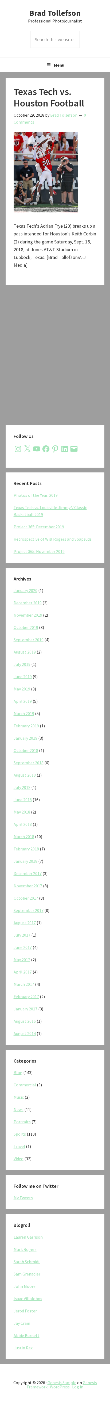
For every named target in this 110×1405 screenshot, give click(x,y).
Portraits (22, 1121)
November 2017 (28, 885)
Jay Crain (22, 1323)
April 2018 (23, 824)
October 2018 (26, 750)
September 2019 (29, 639)
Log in (77, 1386)
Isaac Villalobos (28, 1298)
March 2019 (24, 713)
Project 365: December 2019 (39, 526)
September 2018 (29, 762)
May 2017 (22, 959)
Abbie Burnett (27, 1335)
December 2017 (28, 873)
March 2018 (24, 836)
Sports (20, 1134)
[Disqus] (55, 356)
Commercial (25, 1084)
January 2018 (25, 861)
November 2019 (28, 615)
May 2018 (22, 812)
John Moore (25, 1286)
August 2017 (25, 922)
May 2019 (22, 689)
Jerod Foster (25, 1311)
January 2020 (25, 590)
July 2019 (22, 664)
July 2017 (22, 935)
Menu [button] (59, 65)
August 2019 (25, 652)
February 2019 (26, 725)
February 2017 (26, 996)
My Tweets (23, 1197)
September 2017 (29, 910)
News (18, 1109)
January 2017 (25, 1008)
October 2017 (26, 898)
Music (19, 1097)
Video (18, 1158)
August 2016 (25, 1021)
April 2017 (23, 972)
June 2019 (23, 676)
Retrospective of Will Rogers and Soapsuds (53, 539)
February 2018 (26, 849)
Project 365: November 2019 (39, 551)
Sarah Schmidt (27, 1261)
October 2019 (26, 627)
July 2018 (22, 787)
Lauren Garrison (28, 1237)
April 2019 (23, 701)
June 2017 (23, 947)
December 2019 (28, 602)
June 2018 (23, 799)
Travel (19, 1146)
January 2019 (25, 738)
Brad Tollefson (55, 13)
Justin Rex (23, 1347)
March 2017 (24, 984)
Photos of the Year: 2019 (36, 495)
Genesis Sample (62, 1382)
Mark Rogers (25, 1249)
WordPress (60, 1386)
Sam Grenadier (27, 1274)
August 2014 (25, 1033)
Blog (18, 1072)
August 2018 (25, 775)
